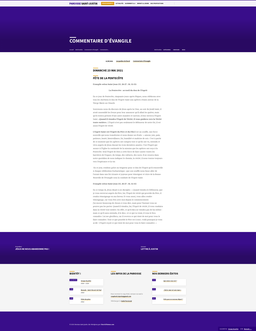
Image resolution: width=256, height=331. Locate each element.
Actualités (119, 3)
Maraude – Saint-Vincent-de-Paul (91, 290)
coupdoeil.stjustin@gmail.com (121, 296)
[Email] (185, 3)
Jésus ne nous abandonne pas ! (32, 249)
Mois (183, 49)
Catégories (167, 49)
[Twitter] (179, 3)
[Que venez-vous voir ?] (157, 282)
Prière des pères (85, 299)
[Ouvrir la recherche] (173, 3)
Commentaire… (104, 50)
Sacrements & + (130, 3)
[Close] (254, 329)
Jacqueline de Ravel (123, 61)
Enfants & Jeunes (143, 3)
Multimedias (79, 50)
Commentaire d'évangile (91, 50)
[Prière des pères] (75, 300)
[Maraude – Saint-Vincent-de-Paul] (75, 291)
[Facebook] (181, 3)
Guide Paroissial (126, 301)
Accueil (72, 50)
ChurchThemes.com (107, 324)
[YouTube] (176, 3)
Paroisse (83, 3)
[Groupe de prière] (75, 282)
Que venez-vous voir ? (170, 281)
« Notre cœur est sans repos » (172, 290)
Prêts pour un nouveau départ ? (173, 299)
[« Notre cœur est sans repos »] (157, 291)
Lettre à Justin (149, 249)
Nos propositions (156, 3)
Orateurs (176, 49)
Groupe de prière (86, 281)
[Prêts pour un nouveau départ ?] (157, 300)
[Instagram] (183, 3)
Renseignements (107, 3)
